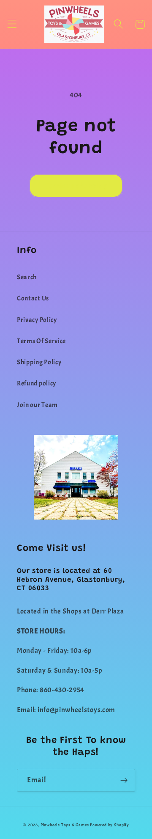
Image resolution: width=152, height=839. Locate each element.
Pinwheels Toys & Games (65, 825)
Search (27, 277)
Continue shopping (76, 185)
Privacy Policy (37, 320)
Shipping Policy (39, 362)
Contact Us (33, 298)
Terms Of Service (41, 341)
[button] (12, 24)
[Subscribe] (124, 780)
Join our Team (37, 405)
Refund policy (36, 383)
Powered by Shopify (109, 825)
